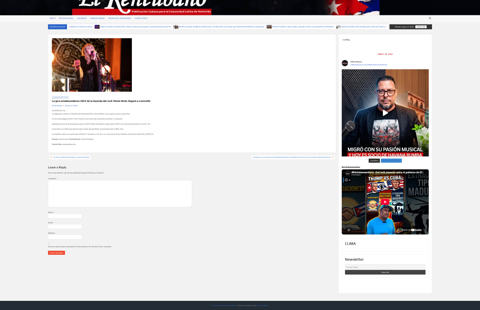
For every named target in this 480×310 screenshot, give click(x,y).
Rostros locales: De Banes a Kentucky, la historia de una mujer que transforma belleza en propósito (195, 27)
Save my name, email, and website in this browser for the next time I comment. (80, 246)
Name (51, 212)
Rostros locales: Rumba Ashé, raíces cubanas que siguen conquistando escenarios (109, 27)
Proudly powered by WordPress (224, 305)
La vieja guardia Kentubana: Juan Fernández (71, 157)
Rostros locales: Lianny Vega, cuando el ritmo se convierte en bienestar (277, 27)
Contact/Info (141, 18)
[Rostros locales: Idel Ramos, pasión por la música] (385, 112)
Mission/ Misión (97, 18)
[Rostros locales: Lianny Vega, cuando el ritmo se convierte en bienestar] (243, 26)
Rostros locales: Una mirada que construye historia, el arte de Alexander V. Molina (351, 27)
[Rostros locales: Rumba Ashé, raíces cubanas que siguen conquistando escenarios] (71, 26)
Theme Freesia (262, 305)
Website (51, 233)
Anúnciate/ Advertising (119, 18)
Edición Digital (66, 18)
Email (51, 222)
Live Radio (82, 18)
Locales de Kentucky (60, 97)
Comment (52, 178)
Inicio (52, 18)
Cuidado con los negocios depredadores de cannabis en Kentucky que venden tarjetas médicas (291, 157)
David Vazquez (57, 106)
